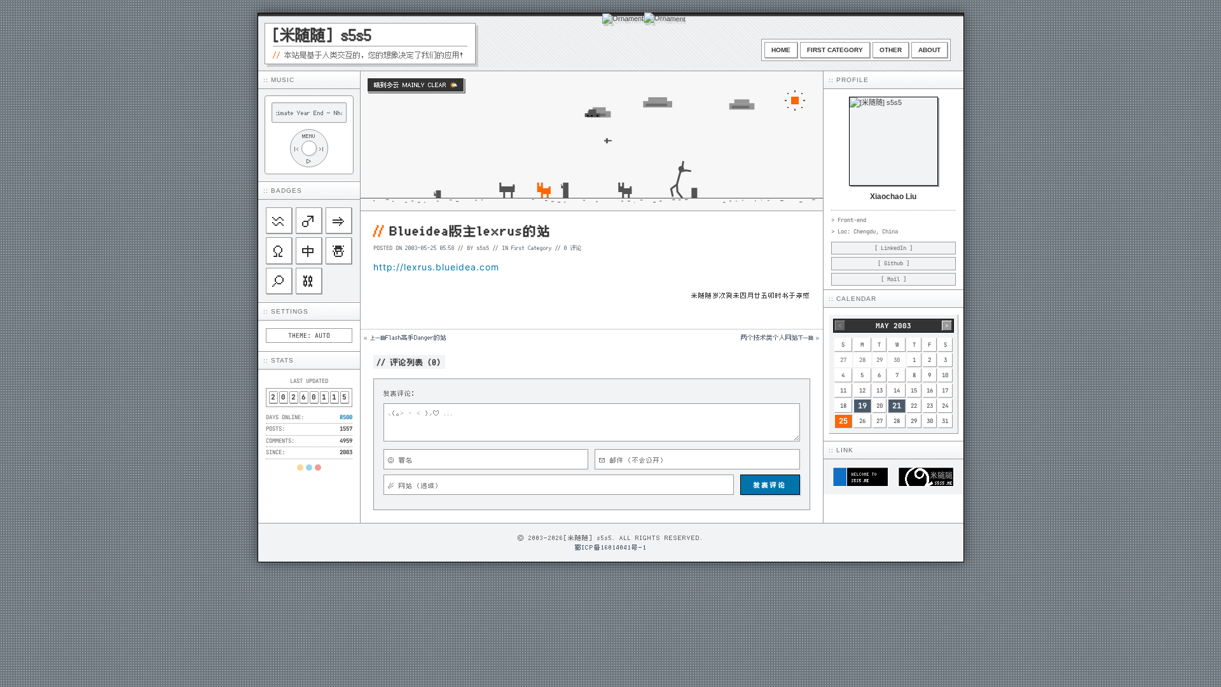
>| (321, 148)
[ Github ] (893, 263)
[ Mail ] (893, 279)
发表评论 (770, 485)
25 (843, 421)
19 (862, 406)
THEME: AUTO (309, 335)
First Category (835, 49)
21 (896, 406)
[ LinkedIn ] (893, 248)
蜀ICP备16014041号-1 (611, 547)
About (929, 49)
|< (296, 148)
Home (780, 49)
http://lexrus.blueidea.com (436, 266)
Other (891, 49)
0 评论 (573, 247)
